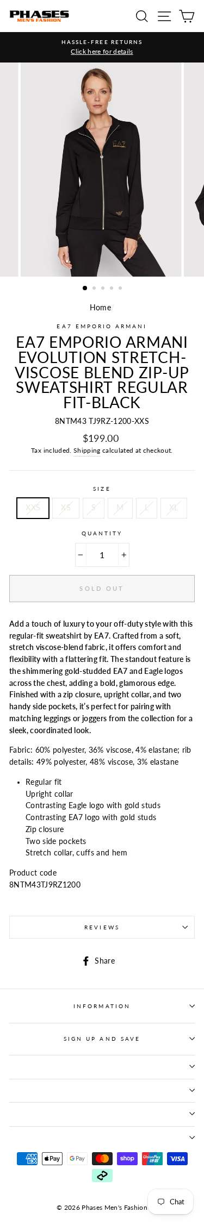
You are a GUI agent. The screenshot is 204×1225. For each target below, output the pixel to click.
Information (102, 1006)
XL (173, 507)
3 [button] (104, 289)
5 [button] (121, 289)
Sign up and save (102, 1038)
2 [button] (95, 289)
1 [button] (85, 288)
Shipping (87, 450)
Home (100, 307)
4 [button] (112, 289)
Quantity (102, 533)
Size (101, 488)
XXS (33, 507)
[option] (102, 47)
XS (66, 507)
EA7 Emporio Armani (102, 326)
